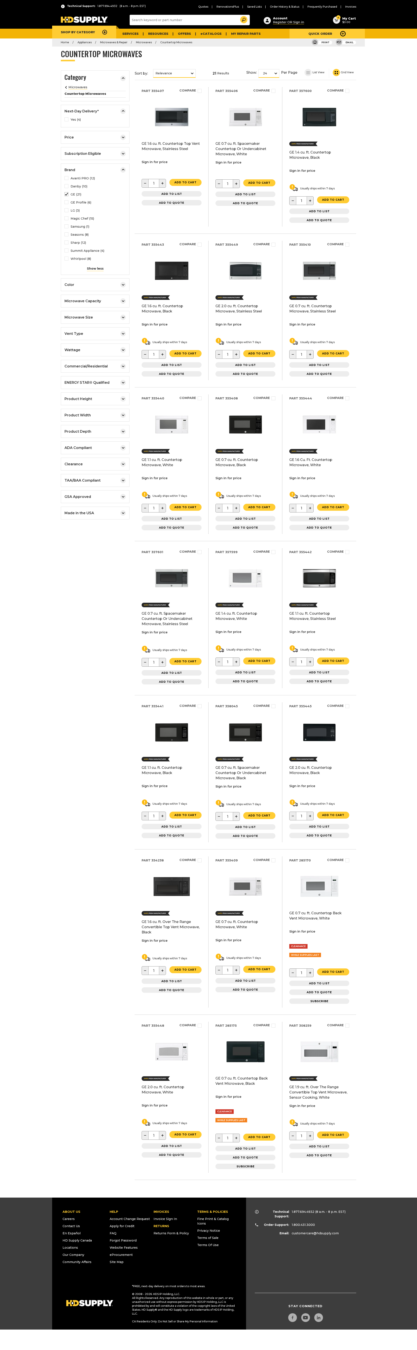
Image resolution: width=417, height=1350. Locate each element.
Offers (184, 34)
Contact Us (71, 1226)
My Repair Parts (246, 34)
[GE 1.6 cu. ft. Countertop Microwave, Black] (172, 289)
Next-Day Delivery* (82, 111)
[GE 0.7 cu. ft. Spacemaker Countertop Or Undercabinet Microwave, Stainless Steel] (172, 596)
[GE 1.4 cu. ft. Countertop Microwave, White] (246, 596)
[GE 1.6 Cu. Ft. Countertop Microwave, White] (319, 442)
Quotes (203, 6)
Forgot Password (123, 1240)
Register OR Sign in (288, 22)
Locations (70, 1248)
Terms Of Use (208, 1245)
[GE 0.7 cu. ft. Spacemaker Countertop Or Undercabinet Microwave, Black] (246, 750)
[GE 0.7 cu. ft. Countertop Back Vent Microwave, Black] (246, 1070)
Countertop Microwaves (176, 42)
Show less (95, 268)
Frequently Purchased (322, 6)
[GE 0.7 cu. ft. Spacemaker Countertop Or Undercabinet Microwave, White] (246, 135)
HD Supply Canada (77, 1240)
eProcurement (121, 1255)
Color (69, 285)
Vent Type (74, 334)
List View (318, 72)
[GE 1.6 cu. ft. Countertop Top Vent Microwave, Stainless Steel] (172, 135)
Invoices (350, 6)
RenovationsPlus (228, 6)
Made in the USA (79, 513)
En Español (72, 1233)
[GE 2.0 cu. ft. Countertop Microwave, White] (172, 1070)
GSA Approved (78, 497)
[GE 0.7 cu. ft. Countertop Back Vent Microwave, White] (319, 904)
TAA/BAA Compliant (83, 480)
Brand (70, 170)
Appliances (85, 42)
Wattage (72, 350)
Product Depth (78, 431)
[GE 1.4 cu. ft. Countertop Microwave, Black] (319, 135)
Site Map (117, 1262)
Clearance (74, 464)
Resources (158, 34)
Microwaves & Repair (113, 42)
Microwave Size (79, 317)
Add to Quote (171, 202)
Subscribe (319, 1001)
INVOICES (161, 1212)
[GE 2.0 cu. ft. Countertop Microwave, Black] (319, 750)
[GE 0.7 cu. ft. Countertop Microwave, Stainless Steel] (319, 289)
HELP (114, 1212)
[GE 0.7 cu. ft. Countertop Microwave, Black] (246, 442)
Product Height (78, 399)
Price (69, 137)
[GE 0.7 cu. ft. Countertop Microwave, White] (246, 904)
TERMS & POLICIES (212, 1212)
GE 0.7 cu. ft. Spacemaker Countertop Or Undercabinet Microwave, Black (240, 773)
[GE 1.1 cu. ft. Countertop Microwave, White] (172, 442)
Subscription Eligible (83, 154)
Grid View (347, 72)
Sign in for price (154, 162)
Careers (69, 1219)
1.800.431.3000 (303, 1225)
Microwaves (144, 42)
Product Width (78, 415)
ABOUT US (71, 1212)
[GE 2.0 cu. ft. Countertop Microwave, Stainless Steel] (246, 289)
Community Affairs (77, 1262)
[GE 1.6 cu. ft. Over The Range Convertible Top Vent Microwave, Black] (172, 904)
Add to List (171, 193)
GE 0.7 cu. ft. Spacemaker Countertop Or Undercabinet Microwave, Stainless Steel (167, 618)
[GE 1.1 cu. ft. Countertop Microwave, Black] (172, 750)
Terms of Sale (207, 1238)
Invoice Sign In (165, 1219)
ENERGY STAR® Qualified (87, 382)
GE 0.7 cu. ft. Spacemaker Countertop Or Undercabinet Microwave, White (240, 149)
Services (130, 34)
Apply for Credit (122, 1226)
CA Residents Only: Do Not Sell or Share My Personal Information (175, 1321)
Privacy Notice (208, 1231)
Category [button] (75, 78)
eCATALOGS (211, 34)
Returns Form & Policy (171, 1233)
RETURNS (161, 1226)
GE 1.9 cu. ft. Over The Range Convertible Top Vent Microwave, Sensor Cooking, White (318, 1092)
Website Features (124, 1248)
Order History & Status (284, 6)
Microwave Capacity (83, 301)
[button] (243, 19)
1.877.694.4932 (303, 1212)
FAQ (113, 1233)
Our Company (73, 1255)
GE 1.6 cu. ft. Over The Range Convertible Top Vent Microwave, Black (171, 927)
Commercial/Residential (86, 366)
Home (65, 42)
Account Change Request (130, 1219)
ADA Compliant (78, 448)
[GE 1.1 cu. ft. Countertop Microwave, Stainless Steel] (319, 596)
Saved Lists (254, 6)
